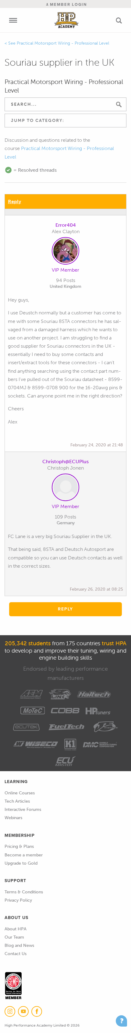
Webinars (13, 817)
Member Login (67, 4)
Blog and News (19, 945)
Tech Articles (17, 801)
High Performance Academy (66, 20)
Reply (14, 201)
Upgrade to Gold (21, 863)
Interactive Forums (23, 809)
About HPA (16, 929)
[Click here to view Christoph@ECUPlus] (65, 488)
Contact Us (16, 953)
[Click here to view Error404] (65, 252)
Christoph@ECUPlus (65, 461)
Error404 (65, 225)
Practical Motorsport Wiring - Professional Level (63, 43)
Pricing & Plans (19, 846)
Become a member (24, 855)
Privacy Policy (18, 900)
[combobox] (65, 120)
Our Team (14, 937)
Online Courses (20, 793)
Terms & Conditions (24, 892)
